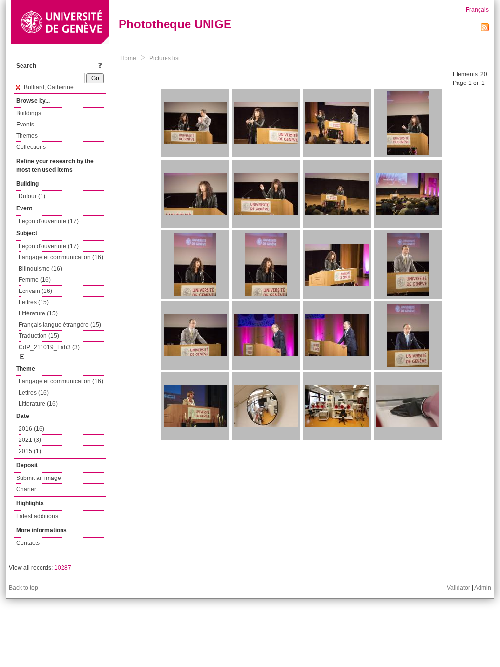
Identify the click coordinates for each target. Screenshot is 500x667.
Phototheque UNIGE (175, 24)
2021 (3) (30, 440)
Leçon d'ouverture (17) (49, 221)
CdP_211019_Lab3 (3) (49, 347)
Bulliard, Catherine (48, 87)
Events (25, 124)
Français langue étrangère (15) (60, 324)
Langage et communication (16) (61, 257)
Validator (458, 587)
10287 (62, 567)
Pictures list (164, 58)
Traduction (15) (39, 336)
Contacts (28, 543)
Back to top (23, 587)
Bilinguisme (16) (40, 268)
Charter (26, 489)
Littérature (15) (38, 313)
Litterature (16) (38, 403)
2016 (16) (31, 428)
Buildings (28, 113)
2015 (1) (30, 451)
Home (128, 58)
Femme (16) (35, 279)
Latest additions (37, 516)
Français (477, 9)
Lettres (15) (34, 302)
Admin (482, 587)
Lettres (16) (34, 392)
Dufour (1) (32, 196)
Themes (27, 135)
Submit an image (38, 478)
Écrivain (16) (35, 291)
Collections (31, 147)
